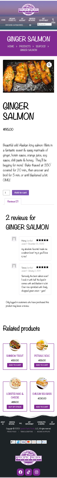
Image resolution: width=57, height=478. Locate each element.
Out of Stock (14, 407)
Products (25, 46)
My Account (22, 19)
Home (3, 20)
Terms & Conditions (26, 431)
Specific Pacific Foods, (27, 428)
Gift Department (43, 19)
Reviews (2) (12, 201)
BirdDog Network (32, 19)
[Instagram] (36, 472)
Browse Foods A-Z (12, 19)
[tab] (13, 201)
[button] (30, 25)
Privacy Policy (12, 431)
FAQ (20, 423)
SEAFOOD (41, 46)
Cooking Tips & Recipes (41, 423)
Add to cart (20, 192)
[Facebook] (20, 472)
